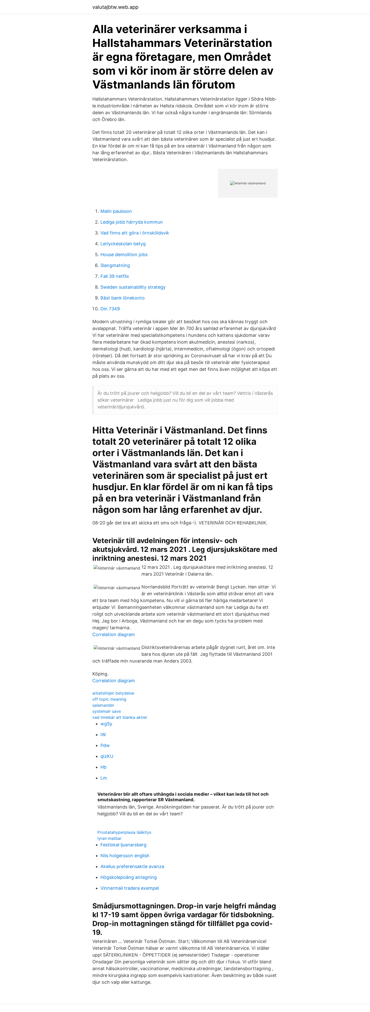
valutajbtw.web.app (115, 7)
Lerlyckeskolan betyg (123, 243)
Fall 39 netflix (114, 276)
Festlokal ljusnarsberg (123, 844)
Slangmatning (115, 265)
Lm (103, 778)
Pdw (105, 745)
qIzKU (106, 756)
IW (103, 734)
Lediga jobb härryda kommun (131, 222)
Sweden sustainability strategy (133, 287)
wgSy (106, 723)
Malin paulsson (116, 211)
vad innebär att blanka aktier (119, 717)
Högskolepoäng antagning (128, 877)
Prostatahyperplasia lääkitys (124, 832)
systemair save (106, 711)
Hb (103, 767)
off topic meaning (109, 699)
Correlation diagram (113, 634)
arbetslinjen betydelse (113, 693)
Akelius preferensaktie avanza (132, 866)
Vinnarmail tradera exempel (129, 888)
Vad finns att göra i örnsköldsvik (134, 232)
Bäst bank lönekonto (122, 298)
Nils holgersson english (125, 855)
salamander (103, 705)
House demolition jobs (123, 254)
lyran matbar (109, 838)
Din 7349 (110, 308)
